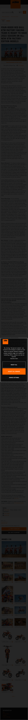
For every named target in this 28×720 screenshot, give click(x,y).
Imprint (16, 358)
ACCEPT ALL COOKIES (14, 371)
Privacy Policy (12, 358)
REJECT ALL (14, 364)
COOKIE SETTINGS (14, 377)
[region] (14, 360)
